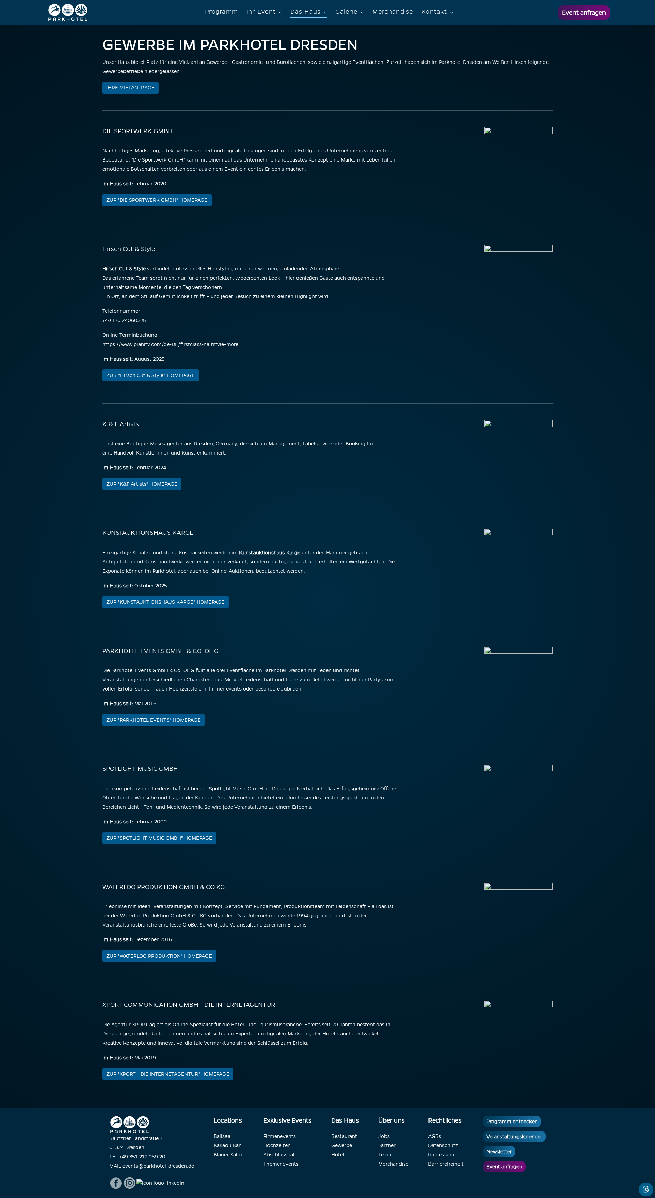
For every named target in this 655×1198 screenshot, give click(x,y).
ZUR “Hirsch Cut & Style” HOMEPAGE (150, 375)
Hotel (337, 1155)
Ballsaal (223, 1136)
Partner (387, 1145)
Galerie (346, 11)
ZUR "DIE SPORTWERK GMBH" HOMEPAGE (156, 200)
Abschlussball (279, 1155)
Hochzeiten (277, 1145)
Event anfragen (584, 12)
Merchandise (392, 11)
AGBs (434, 1136)
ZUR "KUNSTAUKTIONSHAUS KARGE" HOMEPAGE (165, 602)
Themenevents (281, 1164)
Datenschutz (443, 1145)
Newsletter (499, 1151)
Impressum (441, 1155)
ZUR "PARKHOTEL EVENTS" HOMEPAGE (153, 720)
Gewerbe (341, 1145)
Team (384, 1155)
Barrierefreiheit (446, 1164)
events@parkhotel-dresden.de (158, 1166)
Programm (221, 11)
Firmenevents (279, 1136)
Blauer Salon (229, 1155)
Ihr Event (261, 11)
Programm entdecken (512, 1121)
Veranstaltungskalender (514, 1136)
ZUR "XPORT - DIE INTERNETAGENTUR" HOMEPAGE (167, 1074)
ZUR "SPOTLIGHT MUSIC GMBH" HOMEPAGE (159, 838)
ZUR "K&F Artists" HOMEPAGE (141, 484)
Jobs (384, 1136)
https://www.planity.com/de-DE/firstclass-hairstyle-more (170, 344)
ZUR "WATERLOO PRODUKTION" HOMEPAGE (159, 956)
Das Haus (305, 11)
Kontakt (434, 11)
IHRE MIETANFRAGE (130, 88)
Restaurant (344, 1136)
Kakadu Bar (227, 1145)
